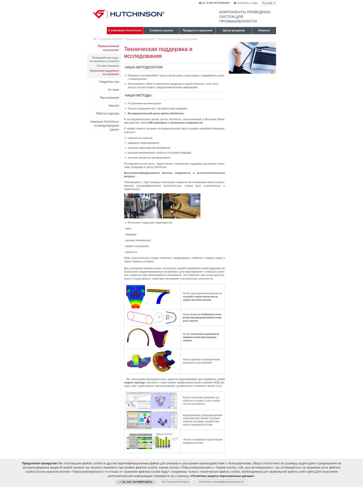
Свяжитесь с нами (247, 3)
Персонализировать (175, 482)
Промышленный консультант (140, 39)
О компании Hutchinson (111, 39)
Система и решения (108, 66)
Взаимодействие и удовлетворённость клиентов (104, 59)
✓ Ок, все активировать (135, 482)
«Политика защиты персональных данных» (222, 476)
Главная (95, 39)
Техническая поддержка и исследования (177, 39)
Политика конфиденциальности (221, 482)
